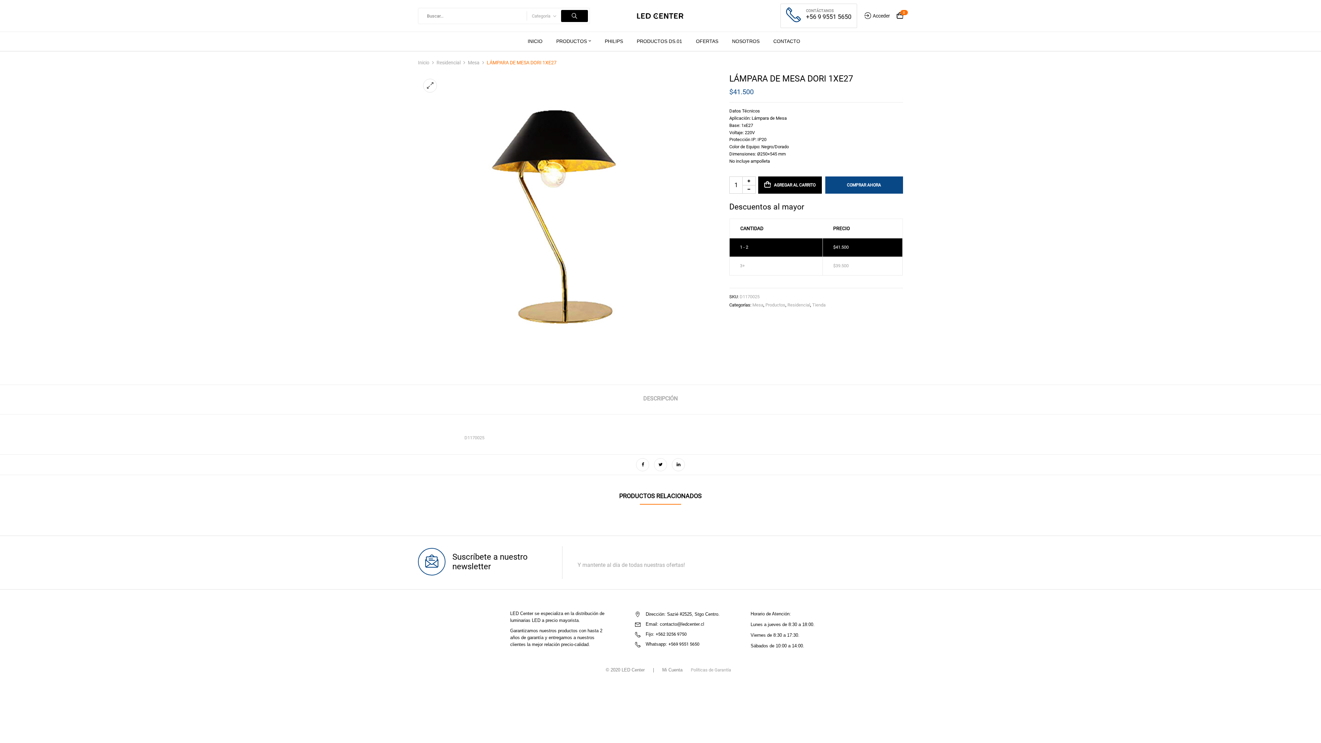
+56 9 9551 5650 (828, 16)
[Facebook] (642, 464)
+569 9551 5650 (683, 644)
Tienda (819, 305)
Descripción (660, 398)
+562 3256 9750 (671, 634)
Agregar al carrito (795, 185)
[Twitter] (660, 464)
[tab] (660, 399)
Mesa (474, 62)
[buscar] (574, 16)
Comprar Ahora (864, 185)
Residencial (449, 62)
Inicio (423, 62)
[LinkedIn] (678, 464)
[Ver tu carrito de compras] (900, 16)
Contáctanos (820, 11)
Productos (775, 305)
